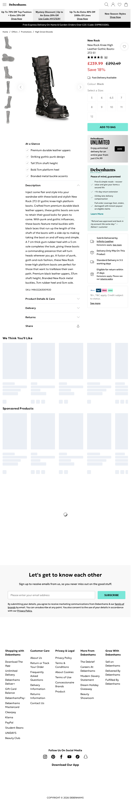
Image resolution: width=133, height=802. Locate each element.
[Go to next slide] (80, 87)
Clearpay (10, 712)
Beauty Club (12, 738)
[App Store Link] (65, 777)
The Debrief (87, 661)
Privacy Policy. (24, 610)
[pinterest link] (53, 757)
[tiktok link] (77, 757)
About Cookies (64, 672)
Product (60, 691)
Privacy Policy (63, 657)
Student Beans (14, 727)
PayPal (9, 722)
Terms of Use (63, 677)
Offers (15, 32)
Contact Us (37, 703)
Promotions (26, 32)
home (5, 32)
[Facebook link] (61, 757)
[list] (50, 87)
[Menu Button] (4, 4)
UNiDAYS (10, 732)
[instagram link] (45, 757)
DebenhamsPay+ (15, 698)
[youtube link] (69, 757)
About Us (36, 657)
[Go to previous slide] (20, 87)
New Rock (93, 40)
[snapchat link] (86, 757)
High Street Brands (44, 32)
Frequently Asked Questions (37, 675)
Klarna (9, 717)
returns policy (106, 279)
